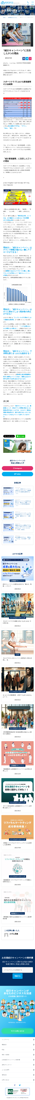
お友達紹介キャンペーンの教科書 (11, 1059)
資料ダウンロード (7, 1064)
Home (4, 17)
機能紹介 (4, 1044)
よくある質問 (5, 1070)
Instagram (18, 468)
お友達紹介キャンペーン (12, 17)
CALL (28, 4)
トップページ (5, 1039)
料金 (3, 1049)
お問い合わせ (5, 1080)
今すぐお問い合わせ (17, 1031)
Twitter (18, 474)
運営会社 (4, 1075)
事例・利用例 (5, 1054)
